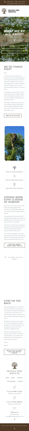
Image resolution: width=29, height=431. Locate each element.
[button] (26, 11)
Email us (14, 412)
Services (20, 377)
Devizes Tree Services (13, 11)
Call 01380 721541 (14, 391)
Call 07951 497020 (14, 402)
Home (7, 377)
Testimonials (11, 381)
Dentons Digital (24, 425)
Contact (20, 381)
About (13, 377)
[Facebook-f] (14, 419)
